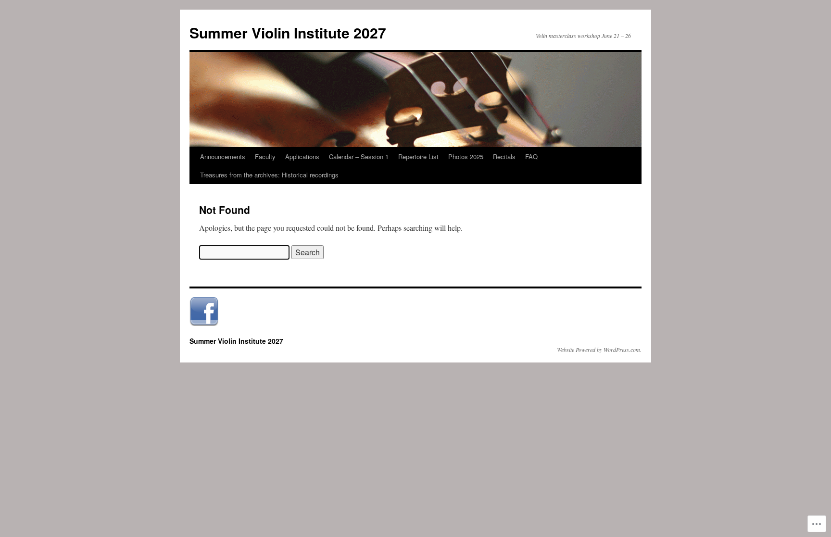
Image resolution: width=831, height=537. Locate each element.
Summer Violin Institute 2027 (287, 32)
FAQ (531, 156)
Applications (302, 156)
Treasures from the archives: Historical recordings (269, 174)
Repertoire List (418, 156)
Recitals (504, 156)
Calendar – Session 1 (359, 156)
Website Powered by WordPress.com (598, 349)
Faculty (265, 156)
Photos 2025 (465, 156)
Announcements (222, 156)
